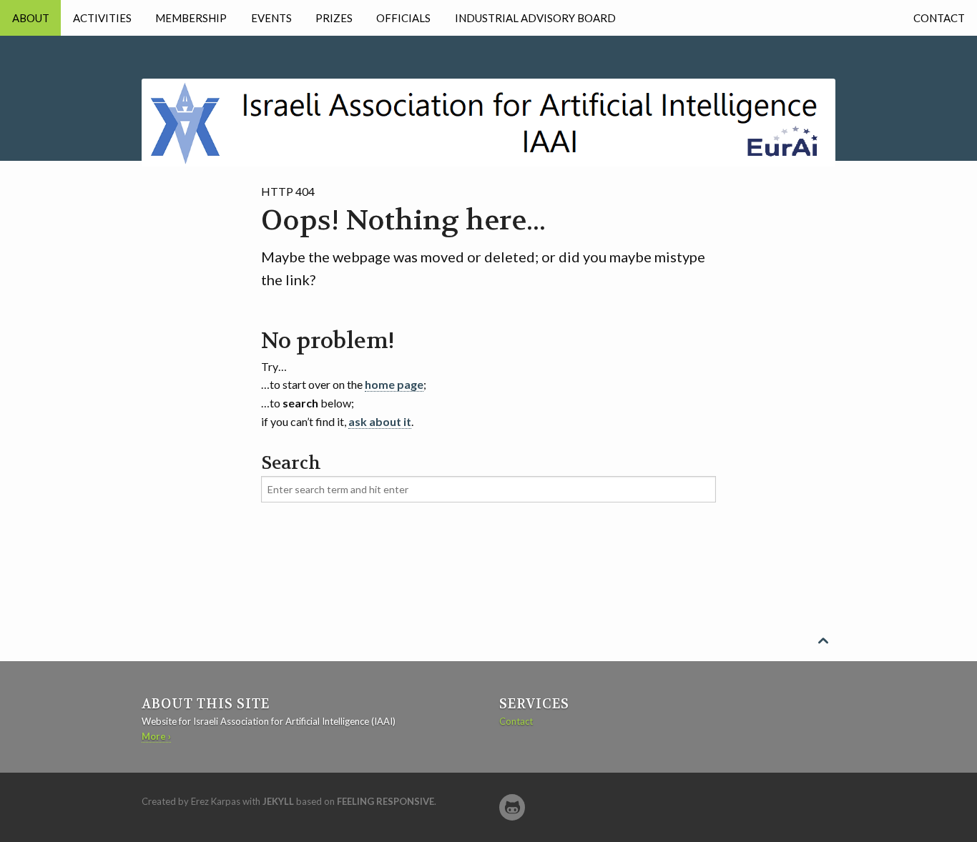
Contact (939, 17)
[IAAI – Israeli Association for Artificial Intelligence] (488, 100)
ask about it (379, 421)
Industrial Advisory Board (535, 17)
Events (271, 17)
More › (156, 736)
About (30, 17)
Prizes (334, 17)
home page (394, 384)
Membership (191, 17)
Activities (102, 17)
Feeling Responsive (385, 801)
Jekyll (278, 801)
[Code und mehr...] (512, 807)
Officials (403, 17)
